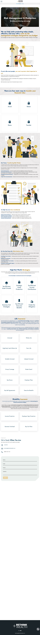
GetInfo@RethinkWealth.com (9, 448)
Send (5, 477)
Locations (6, 444)
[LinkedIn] (19, 630)
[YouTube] (20, 630)
